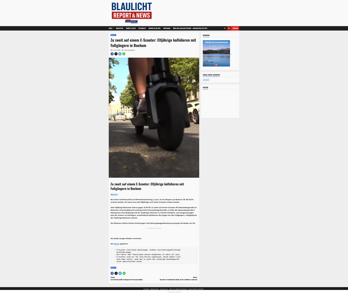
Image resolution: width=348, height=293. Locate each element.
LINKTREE (206, 80)
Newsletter (119, 28)
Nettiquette (142, 28)
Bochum (113, 35)
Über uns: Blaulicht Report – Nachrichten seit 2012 (190, 28)
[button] (224, 28)
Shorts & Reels (131, 28)
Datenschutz (154, 289)
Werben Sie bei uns (154, 28)
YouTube (235, 28)
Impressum (166, 28)
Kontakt (146, 289)
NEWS (110, 28)
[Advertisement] (220, 103)
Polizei (116, 244)
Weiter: (178, 278)
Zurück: (127, 278)
